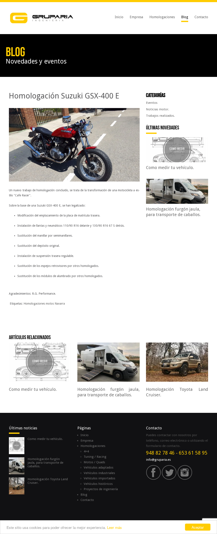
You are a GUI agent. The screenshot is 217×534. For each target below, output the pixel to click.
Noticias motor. (157, 109)
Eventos (151, 103)
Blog (184, 17)
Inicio (119, 17)
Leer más (114, 527)
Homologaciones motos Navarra (44, 303)
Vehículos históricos (98, 484)
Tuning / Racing (95, 457)
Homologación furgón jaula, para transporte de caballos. (45, 462)
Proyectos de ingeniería (101, 489)
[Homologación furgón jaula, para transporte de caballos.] (108, 361)
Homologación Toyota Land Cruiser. (48, 481)
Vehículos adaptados (98, 467)
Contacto (201, 17)
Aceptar (198, 527)
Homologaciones (162, 17)
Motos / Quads (94, 462)
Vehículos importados (99, 478)
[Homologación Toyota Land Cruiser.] (177, 361)
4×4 (86, 451)
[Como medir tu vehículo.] (40, 361)
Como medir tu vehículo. (45, 439)
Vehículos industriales (99, 473)
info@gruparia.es (158, 460)
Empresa (136, 17)
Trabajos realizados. (160, 116)
